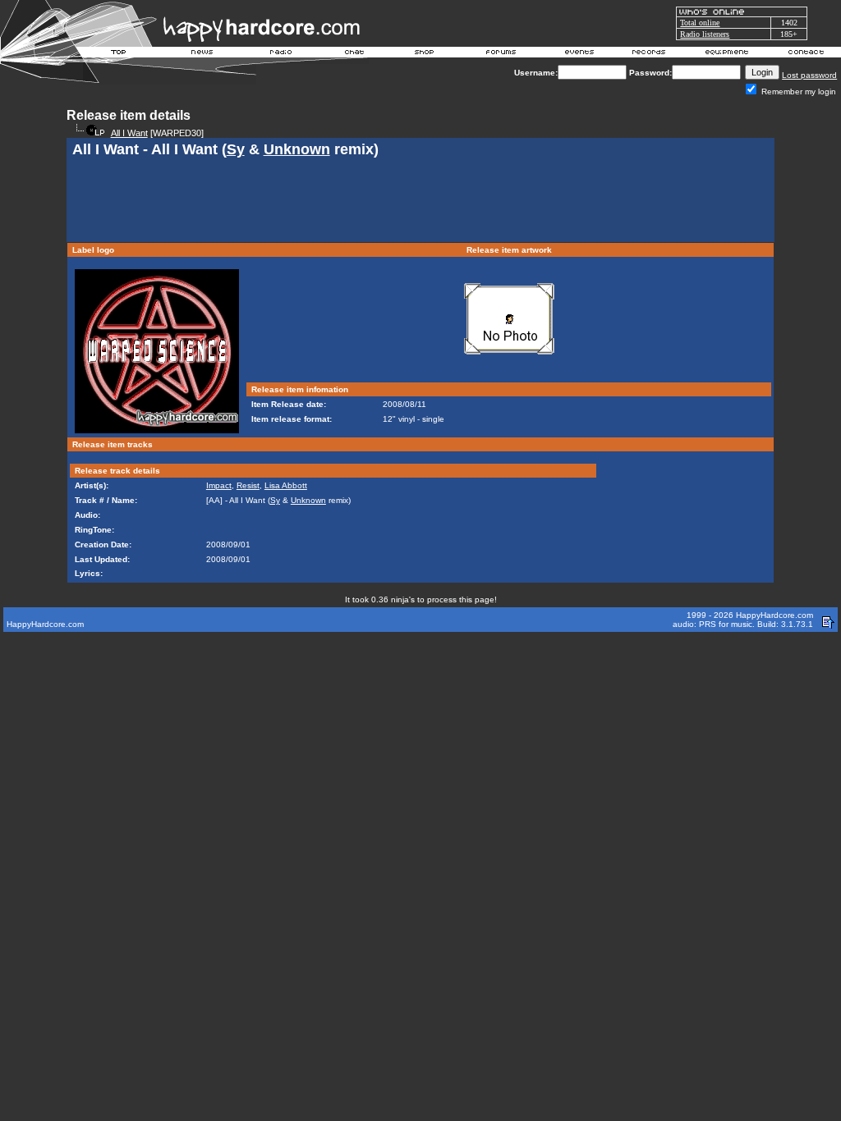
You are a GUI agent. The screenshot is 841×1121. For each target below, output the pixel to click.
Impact (219, 485)
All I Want (129, 133)
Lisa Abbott (285, 485)
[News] (200, 54)
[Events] (579, 54)
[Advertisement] (420, 202)
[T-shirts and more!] (424, 54)
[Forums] (501, 54)
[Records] (648, 54)
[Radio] (281, 54)
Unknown (297, 149)
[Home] (119, 54)
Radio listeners (704, 34)
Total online (699, 22)
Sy (236, 149)
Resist (248, 485)
